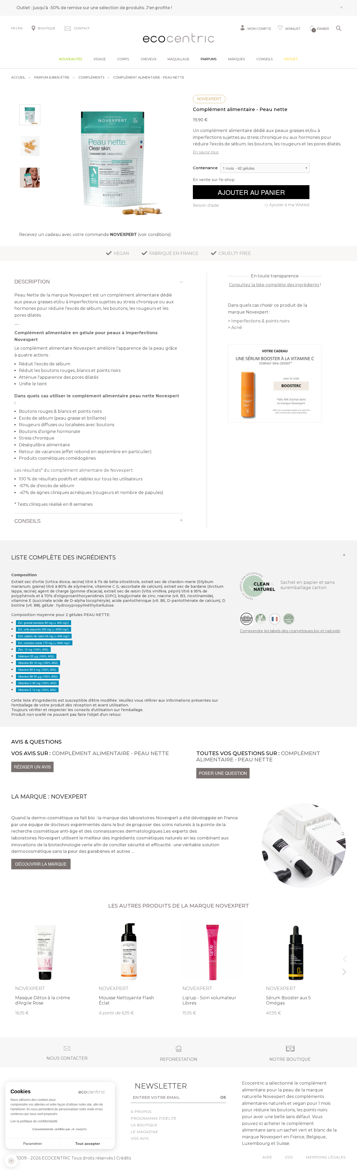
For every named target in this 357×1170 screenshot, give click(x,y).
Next (344, 969)
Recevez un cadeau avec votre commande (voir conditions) (95, 234)
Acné (236, 327)
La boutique (144, 1125)
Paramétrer (32, 1143)
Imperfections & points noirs (260, 320)
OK (223, 1097)
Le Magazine (144, 1131)
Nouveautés (70, 59)
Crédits (123, 1158)
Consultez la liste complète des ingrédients (274, 284)
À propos (141, 1111)
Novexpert (209, 99)
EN (20, 28)
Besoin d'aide (206, 205)
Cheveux (148, 59)
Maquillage (178, 59)
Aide (267, 1157)
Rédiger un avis (32, 767)
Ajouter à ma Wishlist (289, 204)
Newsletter (153, 1085)
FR (13, 28)
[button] (11, 1160)
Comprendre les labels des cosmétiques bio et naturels (290, 631)
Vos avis (140, 1138)
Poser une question (223, 773)
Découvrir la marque (41, 864)
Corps (123, 59)
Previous (344, 956)
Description (32, 281)
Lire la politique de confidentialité (33, 1121)
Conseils (264, 59)
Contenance (205, 167)
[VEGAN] (260, 618)
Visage (100, 59)
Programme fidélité (153, 1118)
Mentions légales (326, 1157)
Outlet (291, 59)
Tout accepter (87, 1143)
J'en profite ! (159, 7)
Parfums (209, 59)
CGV (289, 1157)
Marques (236, 59)
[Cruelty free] (288, 618)
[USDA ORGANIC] (246, 618)
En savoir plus (205, 152)
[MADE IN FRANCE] (274, 618)
